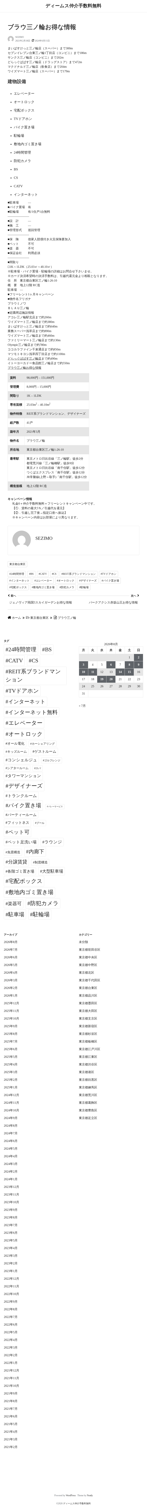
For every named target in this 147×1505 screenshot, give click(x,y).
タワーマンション (24, 776)
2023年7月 (11, 1225)
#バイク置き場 (110, 580)
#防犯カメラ (67, 587)
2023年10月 (11, 1202)
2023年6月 (11, 1232)
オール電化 (15, 743)
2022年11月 (11, 1286)
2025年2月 (11, 1079)
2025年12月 (11, 1003)
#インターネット (19, 580)
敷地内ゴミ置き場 (30, 892)
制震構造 (41, 862)
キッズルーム (17, 751)
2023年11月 (11, 1194)
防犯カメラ (44, 903)
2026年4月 (11, 972)
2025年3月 (11, 1072)
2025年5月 (11, 1056)
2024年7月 (11, 1133)
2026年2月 (11, 987)
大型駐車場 (52, 871)
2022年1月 (11, 1362)
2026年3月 (11, 980)
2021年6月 (11, 1416)
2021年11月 (11, 1378)
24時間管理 (22, 649)
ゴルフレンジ (52, 760)
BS (48, 649)
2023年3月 (11, 1255)
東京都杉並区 (88, 1033)
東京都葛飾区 (88, 1102)
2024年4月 (11, 1156)
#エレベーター (43, 580)
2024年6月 (11, 1141)
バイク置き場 (24, 805)
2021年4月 (11, 1431)
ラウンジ (53, 842)
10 (83, 672)
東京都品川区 (88, 995)
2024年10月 (11, 1110)
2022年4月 (11, 1339)
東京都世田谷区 (89, 949)
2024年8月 (11, 1125)
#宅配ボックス (18, 587)
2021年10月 (11, 1385)
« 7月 (82, 705)
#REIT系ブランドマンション (78, 574)
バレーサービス (55, 806)
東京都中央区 (88, 957)
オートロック (25, 734)
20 (111, 679)
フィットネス (18, 823)
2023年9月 (11, 1209)
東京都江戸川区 (89, 1049)
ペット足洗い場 (22, 842)
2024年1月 (11, 1179)
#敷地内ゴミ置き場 (43, 587)
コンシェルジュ (22, 760)
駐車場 (16, 914)
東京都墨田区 (88, 1003)
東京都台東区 (17, 564)
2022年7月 (11, 1317)
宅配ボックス (25, 881)
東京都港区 (86, 1072)
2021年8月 (11, 1401)
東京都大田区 (88, 1010)
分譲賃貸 (17, 861)
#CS (54, 574)
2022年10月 (11, 1294)
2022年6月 (11, 1324)
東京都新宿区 (88, 1026)
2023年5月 (11, 1240)
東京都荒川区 (88, 1095)
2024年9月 (11, 1118)
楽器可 (15, 903)
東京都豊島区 (88, 1110)
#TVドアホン (108, 574)
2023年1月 (11, 1271)
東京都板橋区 (88, 1041)
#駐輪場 (84, 587)
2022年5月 (11, 1332)
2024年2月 (11, 1171)
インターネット (27, 701)
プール (40, 822)
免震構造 (13, 852)
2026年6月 (11, 957)
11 (92, 672)
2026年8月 (11, 942)
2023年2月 (11, 1263)
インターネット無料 (33, 712)
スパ (38, 768)
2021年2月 (11, 1447)
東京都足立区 (88, 1118)
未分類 (83, 942)
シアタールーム (18, 768)
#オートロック (65, 580)
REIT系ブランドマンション (33, 676)
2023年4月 (11, 1248)
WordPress (71, 1495)
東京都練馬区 (88, 1087)
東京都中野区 (88, 965)
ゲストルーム (45, 751)
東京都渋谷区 (88, 1064)
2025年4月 (11, 1064)
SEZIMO (19, 37)
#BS (31, 574)
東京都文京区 (88, 1018)
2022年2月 (11, 1355)
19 (101, 679)
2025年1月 (11, 1087)
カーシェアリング (43, 743)
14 (120, 672)
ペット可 (18, 832)
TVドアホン (23, 691)
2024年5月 (11, 1148)
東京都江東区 (88, 1056)
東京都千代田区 (89, 980)
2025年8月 (11, 1033)
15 (129, 672)
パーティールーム (22, 815)
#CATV (43, 574)
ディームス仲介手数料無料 (73, 5)
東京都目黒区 (88, 1079)
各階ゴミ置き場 (20, 871)
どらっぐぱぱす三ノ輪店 (24, 358)
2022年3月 (11, 1347)
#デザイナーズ (88, 580)
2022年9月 (11, 1301)
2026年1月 (11, 995)
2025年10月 (11, 1018)
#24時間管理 (16, 574)
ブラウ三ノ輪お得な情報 (24, 367)
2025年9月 (11, 1026)
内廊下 (36, 851)
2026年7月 (11, 949)
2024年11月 (11, 1102)
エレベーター (25, 723)
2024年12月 (11, 1095)
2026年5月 (11, 965)
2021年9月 (11, 1393)
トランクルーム (22, 795)
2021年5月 (11, 1424)
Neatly (90, 1495)
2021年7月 (11, 1408)
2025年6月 (11, 1049)
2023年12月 (11, 1186)
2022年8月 (11, 1309)
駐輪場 (41, 914)
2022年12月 (11, 1278)
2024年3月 (11, 1163)
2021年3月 (11, 1439)
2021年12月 (11, 1370)
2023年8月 (11, 1217)
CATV (15, 660)
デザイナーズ (25, 786)
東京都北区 (86, 972)
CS (35, 660)
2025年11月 (11, 1010)
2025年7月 (11, 1041)
